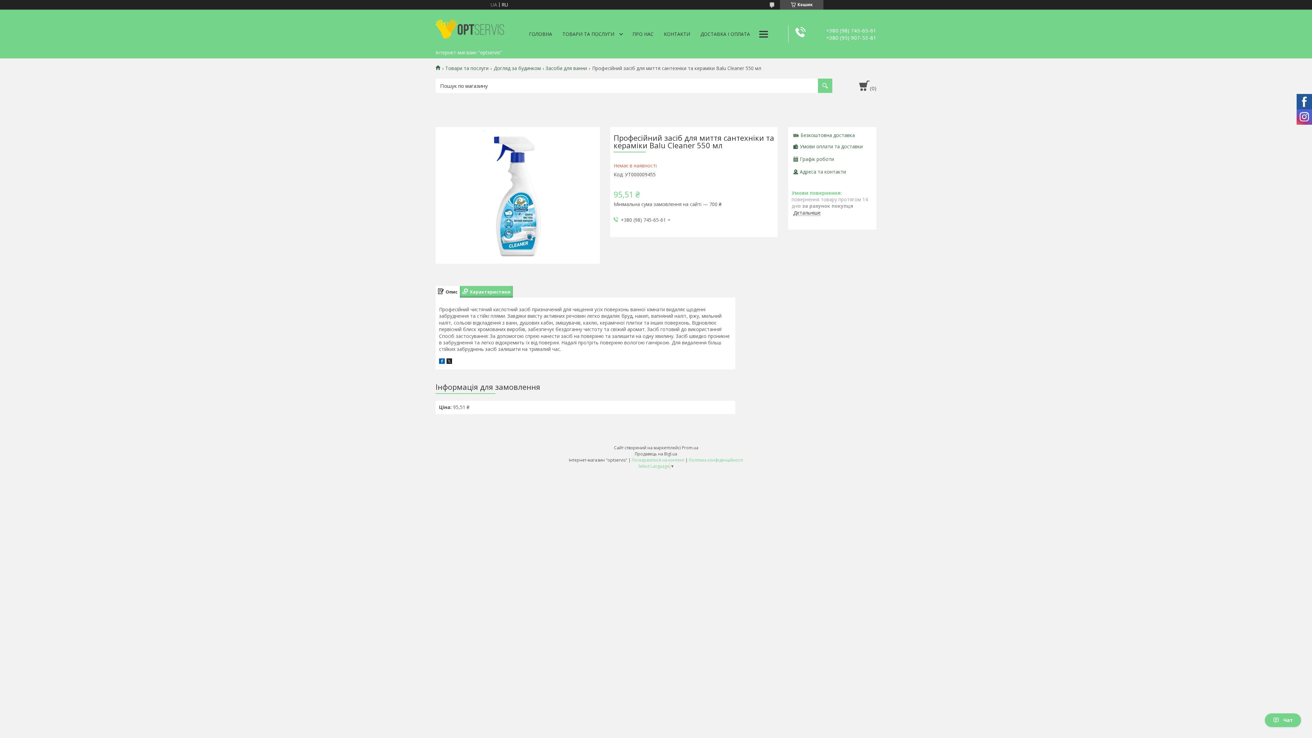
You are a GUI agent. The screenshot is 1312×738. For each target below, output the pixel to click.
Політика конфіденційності (716, 460)
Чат (1288, 720)
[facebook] (442, 362)
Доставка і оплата (725, 34)
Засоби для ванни (566, 68)
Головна (540, 34)
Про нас (643, 34)
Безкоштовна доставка (828, 135)
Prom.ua (690, 448)
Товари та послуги (588, 34)
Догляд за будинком (517, 68)
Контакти (677, 34)
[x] (449, 362)
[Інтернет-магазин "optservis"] (470, 28)
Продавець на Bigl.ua (656, 454)
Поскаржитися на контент (658, 460)
